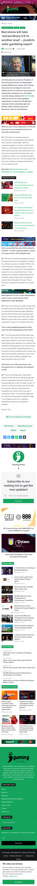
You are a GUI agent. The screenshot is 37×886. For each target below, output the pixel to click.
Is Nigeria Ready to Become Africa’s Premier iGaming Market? (24, 637)
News (22, 27)
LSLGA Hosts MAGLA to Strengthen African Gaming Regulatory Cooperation (24, 618)
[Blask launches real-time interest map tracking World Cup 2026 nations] (7, 225)
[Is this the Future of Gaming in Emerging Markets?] (7, 570)
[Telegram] (20, 437)
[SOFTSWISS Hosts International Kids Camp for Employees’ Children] (7, 185)
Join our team (6, 805)
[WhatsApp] (16, 437)
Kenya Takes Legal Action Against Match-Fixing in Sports (23, 579)
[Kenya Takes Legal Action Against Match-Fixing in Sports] (7, 580)
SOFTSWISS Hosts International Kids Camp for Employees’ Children (24, 185)
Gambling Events (7, 27)
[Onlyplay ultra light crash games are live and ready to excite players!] (27, 695)
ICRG (14, 430)
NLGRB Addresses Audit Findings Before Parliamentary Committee (23, 598)
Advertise (5, 795)
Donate (4, 808)
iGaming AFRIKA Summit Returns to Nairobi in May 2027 (23, 197)
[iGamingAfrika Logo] (12, 9)
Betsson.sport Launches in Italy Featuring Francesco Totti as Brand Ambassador (9, 705)
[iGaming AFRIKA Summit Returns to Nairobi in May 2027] (7, 197)
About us (4, 792)
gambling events (25, 426)
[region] (18, 873)
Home (5, 23)
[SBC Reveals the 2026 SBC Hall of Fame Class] (7, 590)
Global (10, 23)
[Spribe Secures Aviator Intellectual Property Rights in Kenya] (7, 609)
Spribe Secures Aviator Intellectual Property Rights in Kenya (24, 608)
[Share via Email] (24, 437)
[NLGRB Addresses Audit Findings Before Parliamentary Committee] (7, 599)
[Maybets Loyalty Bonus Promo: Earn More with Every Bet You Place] (10, 719)
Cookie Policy (13, 876)
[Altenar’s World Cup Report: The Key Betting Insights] (7, 628)
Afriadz (18, 859)
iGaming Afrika (8, 49)
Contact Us (5, 811)
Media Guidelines (7, 802)
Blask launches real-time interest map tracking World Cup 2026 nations (24, 225)
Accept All (18, 882)
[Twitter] (8, 437)
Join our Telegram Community (19, 417)
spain (23, 430)
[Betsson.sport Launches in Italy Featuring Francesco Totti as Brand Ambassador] (10, 695)
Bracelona (9, 426)
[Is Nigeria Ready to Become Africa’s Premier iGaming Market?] (7, 637)
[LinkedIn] (12, 437)
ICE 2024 (27, 96)
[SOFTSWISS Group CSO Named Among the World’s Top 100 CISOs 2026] (27, 719)
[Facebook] (4, 437)
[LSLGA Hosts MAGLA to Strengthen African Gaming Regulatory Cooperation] (7, 618)
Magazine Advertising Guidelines (12, 799)
